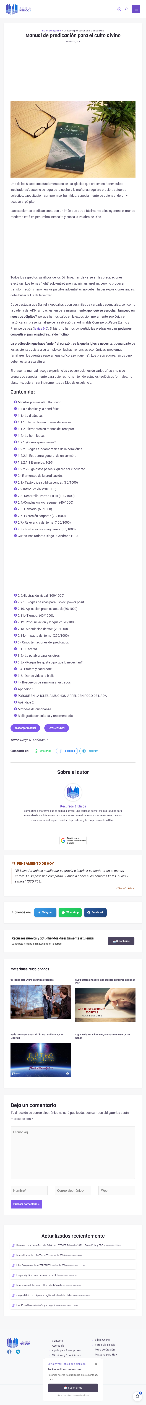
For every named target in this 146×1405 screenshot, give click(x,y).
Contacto (57, 1340)
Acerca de (58, 1345)
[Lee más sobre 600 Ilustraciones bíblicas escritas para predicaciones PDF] (105, 1005)
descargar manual (25, 728)
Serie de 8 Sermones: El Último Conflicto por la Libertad (37, 1036)
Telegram (47, 912)
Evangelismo (55, 30)
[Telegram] (18, 1351)
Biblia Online (102, 1339)
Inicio (44, 30)
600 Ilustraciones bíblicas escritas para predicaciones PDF (105, 981)
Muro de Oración (105, 1349)
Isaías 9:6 (40, 328)
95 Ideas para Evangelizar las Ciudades (32, 980)
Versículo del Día (105, 1344)
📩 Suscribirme (121, 941)
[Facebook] (9, 1351)
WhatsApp (72, 912)
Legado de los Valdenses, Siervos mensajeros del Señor (103, 1036)
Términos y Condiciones (66, 1355)
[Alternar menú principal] (136, 9)
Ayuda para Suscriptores (66, 1350)
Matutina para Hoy (106, 1354)
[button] (126, 9)
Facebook (97, 912)
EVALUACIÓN (57, 728)
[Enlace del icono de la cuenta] (119, 9)
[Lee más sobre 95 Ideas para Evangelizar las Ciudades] (41, 1002)
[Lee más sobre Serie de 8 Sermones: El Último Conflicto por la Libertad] (41, 1059)
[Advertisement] (73, 75)
